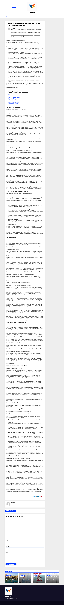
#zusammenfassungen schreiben (35, 36)
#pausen (34, 33)
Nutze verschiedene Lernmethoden (14, 97)
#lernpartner (27, 32)
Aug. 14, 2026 (9, 579)
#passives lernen (29, 33)
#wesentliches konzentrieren (23, 36)
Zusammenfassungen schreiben (13, 102)
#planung (37, 33)
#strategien (31, 35)
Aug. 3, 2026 (37, 579)
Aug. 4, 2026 (23, 579)
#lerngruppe (18, 32)
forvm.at (32, 12)
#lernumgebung (37, 32)
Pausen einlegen (11, 98)
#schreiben (28, 35)
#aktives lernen (24, 29)
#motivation (25, 33)
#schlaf (25, 35)
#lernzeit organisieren (17, 33)
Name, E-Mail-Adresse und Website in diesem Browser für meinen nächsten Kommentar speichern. (23, 558)
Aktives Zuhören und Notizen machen (14, 99)
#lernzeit (12, 33)
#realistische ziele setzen (15, 35)
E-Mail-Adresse (8, 546)
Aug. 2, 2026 (50, 579)
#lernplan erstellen (32, 32)
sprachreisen (8, 575)
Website (7, 552)
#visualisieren (17, 36)
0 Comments (9, 581)
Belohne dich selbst (11, 104)
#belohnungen (29, 29)
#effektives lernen (38, 29)
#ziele (29, 36)
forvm (14, 28)
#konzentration (13, 32)
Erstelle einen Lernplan (12, 94)
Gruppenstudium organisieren (13, 103)
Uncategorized (22, 575)
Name (7, 540)
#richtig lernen (21, 35)
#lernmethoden (22, 32)
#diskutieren (34, 29)
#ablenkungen (20, 29)
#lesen (22, 33)
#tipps (34, 35)
